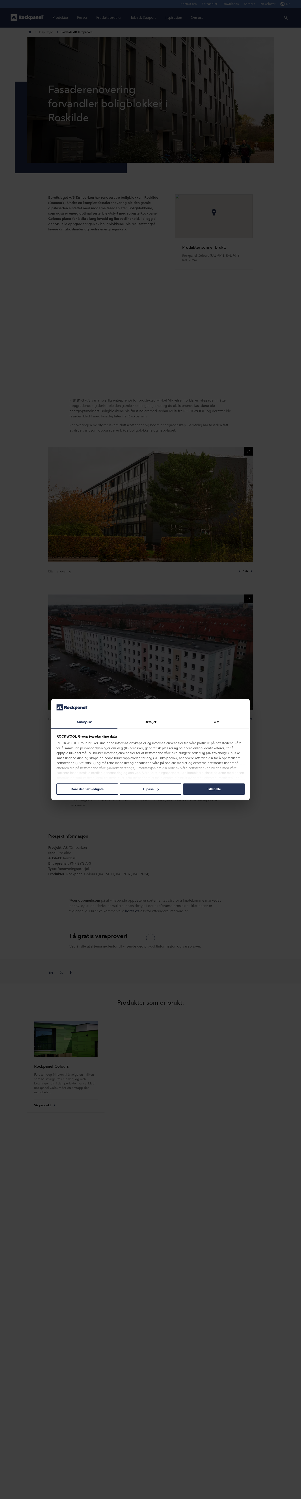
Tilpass (148, 789)
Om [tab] (216, 722)
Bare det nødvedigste (87, 789)
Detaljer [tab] (151, 722)
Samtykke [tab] (84, 722)
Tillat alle (214, 789)
